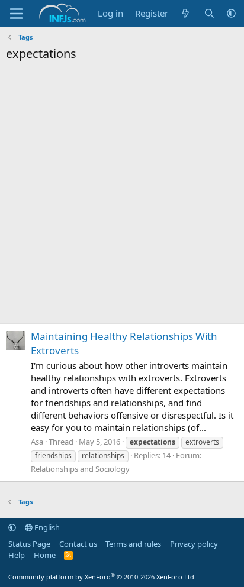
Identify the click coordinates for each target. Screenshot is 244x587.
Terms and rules (133, 544)
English (46, 527)
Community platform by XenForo (102, 576)
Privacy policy (194, 544)
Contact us (78, 544)
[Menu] (16, 13)
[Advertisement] (122, 195)
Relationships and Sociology (80, 468)
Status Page (29, 544)
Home (45, 555)
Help (16, 555)
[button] (231, 13)
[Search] (209, 13)
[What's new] (185, 13)
